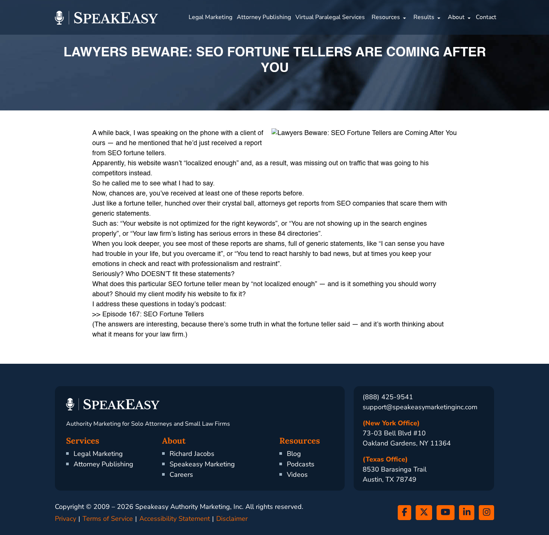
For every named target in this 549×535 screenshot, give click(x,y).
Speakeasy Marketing (202, 464)
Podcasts (300, 464)
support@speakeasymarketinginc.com (420, 407)
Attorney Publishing (264, 17)
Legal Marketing (210, 17)
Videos (297, 474)
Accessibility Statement (174, 518)
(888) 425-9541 (388, 396)
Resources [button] (386, 17)
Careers (181, 474)
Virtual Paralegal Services (330, 17)
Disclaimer (232, 518)
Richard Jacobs (192, 453)
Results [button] (423, 17)
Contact (486, 17)
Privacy (65, 518)
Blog (294, 453)
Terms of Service (108, 518)
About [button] (456, 17)
